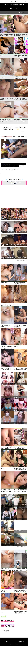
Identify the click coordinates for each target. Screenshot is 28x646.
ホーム (7, 641)
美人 (14, 165)
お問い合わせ (21, 641)
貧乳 (17, 165)
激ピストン (9, 165)
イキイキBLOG (14, 1)
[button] (25, 631)
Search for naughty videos (14, 182)
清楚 (3, 165)
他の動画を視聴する (6, 158)
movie (22, 165)
